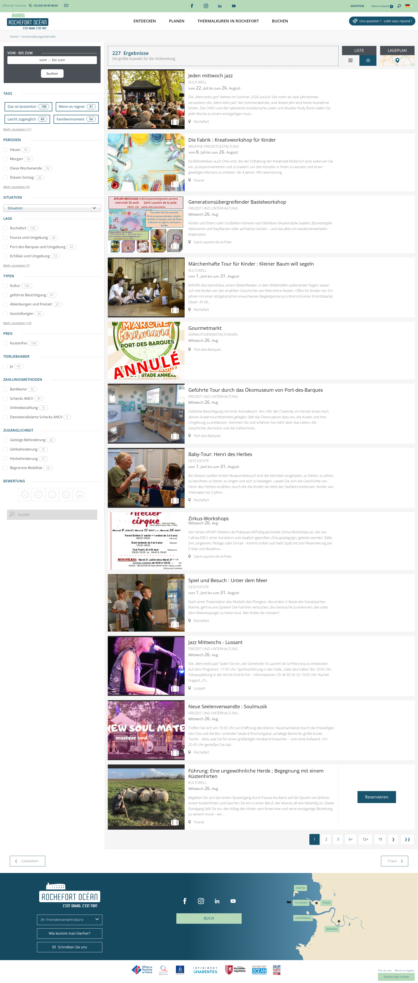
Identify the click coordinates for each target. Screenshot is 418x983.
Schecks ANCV (25, 398)
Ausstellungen (25, 313)
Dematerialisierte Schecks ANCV (39, 417)
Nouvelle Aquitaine (235, 970)
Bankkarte (22, 389)
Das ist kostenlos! (27, 106)
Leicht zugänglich (26, 119)
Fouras (326, 902)
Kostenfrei (23, 343)
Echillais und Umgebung (33, 256)
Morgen (20, 158)
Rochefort (22, 228)
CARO (259, 970)
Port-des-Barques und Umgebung (41, 246)
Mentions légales (405, 970)
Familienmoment (75, 119)
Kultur (19, 285)
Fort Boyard (301, 902)
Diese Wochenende (29, 168)
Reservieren (376, 797)
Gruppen (357, 6)
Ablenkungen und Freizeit (34, 304)
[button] (144, 21)
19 (380, 839)
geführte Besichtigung (32, 295)
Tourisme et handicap (180, 969)
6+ (351, 839)
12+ (365, 839)
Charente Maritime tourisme (205, 970)
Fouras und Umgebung (32, 237)
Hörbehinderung (27, 458)
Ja (15, 366)
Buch (209, 918)
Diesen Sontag (25, 177)
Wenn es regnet (76, 106)
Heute (18, 149)
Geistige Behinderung (31, 439)
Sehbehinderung (27, 449)
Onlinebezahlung (27, 407)
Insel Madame (303, 918)
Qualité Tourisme (163, 970)
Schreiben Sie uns (72, 947)
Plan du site (385, 970)
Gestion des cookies (396, 977)
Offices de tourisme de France (142, 970)
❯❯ (407, 839)
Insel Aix (300, 887)
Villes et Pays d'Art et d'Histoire (276, 970)
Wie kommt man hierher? (69, 933)
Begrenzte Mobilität (30, 467)
